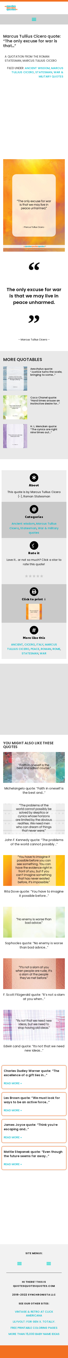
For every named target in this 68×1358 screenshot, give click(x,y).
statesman (30, 653)
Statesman (43, 72)
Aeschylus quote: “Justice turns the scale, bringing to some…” (46, 372)
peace (35, 649)
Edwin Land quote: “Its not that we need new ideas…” (34, 1048)
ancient (17, 644)
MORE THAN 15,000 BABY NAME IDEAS (34, 1334)
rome (56, 649)
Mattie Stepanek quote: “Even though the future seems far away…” (33, 1154)
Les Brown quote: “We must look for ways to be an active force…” (32, 1100)
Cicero (29, 644)
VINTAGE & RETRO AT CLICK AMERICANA (34, 1314)
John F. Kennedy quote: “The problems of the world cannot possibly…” (34, 842)
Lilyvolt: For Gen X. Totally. (34, 1322)
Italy (39, 644)
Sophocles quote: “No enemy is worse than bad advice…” (34, 945)
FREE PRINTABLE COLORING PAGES (34, 1328)
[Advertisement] (34, 120)
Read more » (13, 1083)
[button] (34, 19)
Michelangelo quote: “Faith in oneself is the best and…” (34, 790)
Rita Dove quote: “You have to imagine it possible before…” (34, 893)
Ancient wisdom (37, 68)
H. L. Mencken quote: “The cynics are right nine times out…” (43, 429)
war (43, 653)
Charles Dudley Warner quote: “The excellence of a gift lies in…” (31, 1073)
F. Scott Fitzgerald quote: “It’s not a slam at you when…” (34, 997)
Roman (46, 649)
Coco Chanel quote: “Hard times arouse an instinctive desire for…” (45, 400)
